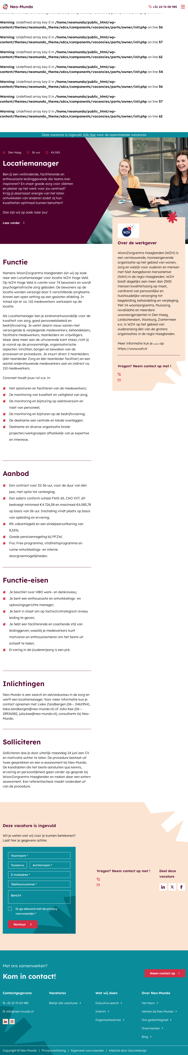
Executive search (107, 1003)
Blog (145, 1037)
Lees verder (11, 223)
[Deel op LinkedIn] (163, 887)
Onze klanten (151, 1028)
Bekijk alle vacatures (63, 1003)
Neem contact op (162, 973)
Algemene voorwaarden (87, 1050)
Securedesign (137, 1050)
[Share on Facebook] (181, 887)
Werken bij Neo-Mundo (157, 1011)
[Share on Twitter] (172, 887)
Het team (148, 1003)
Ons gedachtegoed (155, 1020)
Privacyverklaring (54, 1050)
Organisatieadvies (108, 1020)
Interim (100, 1011)
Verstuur (19, 924)
